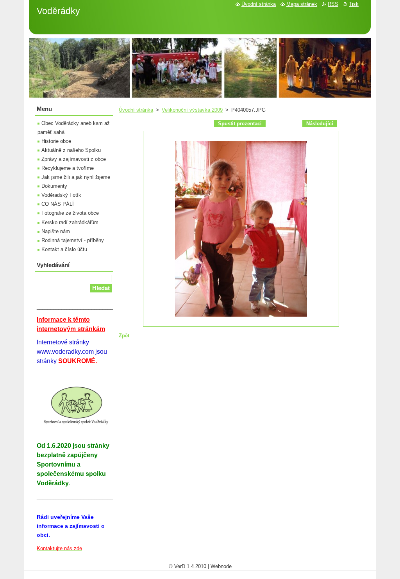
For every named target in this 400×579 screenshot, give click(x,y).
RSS (333, 4)
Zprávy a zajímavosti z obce (73, 159)
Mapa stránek (301, 4)
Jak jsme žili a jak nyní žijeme (75, 177)
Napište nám (55, 231)
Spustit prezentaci (240, 123)
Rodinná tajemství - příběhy (72, 240)
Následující (319, 123)
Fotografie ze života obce (70, 213)
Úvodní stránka (136, 110)
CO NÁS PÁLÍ (57, 204)
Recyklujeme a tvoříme (67, 168)
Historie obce (56, 141)
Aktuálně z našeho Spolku (71, 150)
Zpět (124, 335)
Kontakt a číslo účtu (64, 249)
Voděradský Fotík (61, 195)
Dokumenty (54, 186)
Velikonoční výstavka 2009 (192, 110)
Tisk (354, 4)
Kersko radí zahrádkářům (69, 222)
